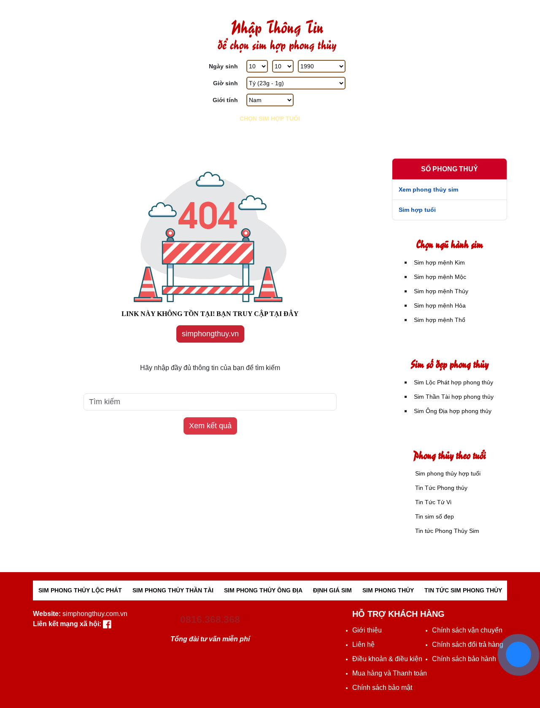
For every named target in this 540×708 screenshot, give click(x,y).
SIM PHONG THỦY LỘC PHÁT (80, 590)
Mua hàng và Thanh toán (389, 673)
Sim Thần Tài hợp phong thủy (454, 396)
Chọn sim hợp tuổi (270, 118)
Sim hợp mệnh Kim (448, 22)
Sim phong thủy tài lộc (92, 49)
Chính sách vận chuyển (467, 630)
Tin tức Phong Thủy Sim (447, 530)
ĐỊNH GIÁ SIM (332, 590)
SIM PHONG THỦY (388, 590)
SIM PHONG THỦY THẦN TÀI (172, 590)
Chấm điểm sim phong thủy (92, 129)
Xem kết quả (210, 426)
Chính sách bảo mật (382, 687)
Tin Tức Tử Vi (433, 502)
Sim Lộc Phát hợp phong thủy (453, 382)
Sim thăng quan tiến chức (92, 22)
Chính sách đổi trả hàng (467, 644)
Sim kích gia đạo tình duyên (92, 75)
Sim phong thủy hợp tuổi (448, 473)
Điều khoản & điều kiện (387, 658)
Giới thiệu (367, 630)
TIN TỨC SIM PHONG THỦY (463, 590)
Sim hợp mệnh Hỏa (448, 102)
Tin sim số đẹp (434, 516)
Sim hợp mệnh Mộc (448, 49)
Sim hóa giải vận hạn (92, 102)
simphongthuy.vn (210, 334)
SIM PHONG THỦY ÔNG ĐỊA (263, 590)
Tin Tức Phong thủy (441, 487)
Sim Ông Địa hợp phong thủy (452, 411)
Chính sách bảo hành (464, 658)
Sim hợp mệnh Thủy (448, 75)
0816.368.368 (210, 619)
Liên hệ (363, 644)
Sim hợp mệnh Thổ (448, 129)
